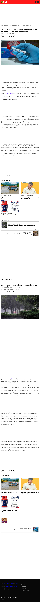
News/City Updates (8, 24)
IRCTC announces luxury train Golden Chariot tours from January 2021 (21, 521)
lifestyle (7, 586)
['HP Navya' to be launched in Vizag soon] (10, 205)
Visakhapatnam (4, 213)
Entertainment (24, 232)
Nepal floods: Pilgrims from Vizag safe (9, 197)
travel (10, 586)
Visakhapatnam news (8, 583)
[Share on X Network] (8, 36)
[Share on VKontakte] (11, 36)
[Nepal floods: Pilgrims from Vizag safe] (10, 188)
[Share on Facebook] (6, 36)
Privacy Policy (9, 597)
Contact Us (3, 597)
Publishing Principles (25, 590)
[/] (36, 2)
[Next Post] (35, 233)
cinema (15, 586)
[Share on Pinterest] (10, 36)
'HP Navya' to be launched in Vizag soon (9, 215)
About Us (23, 584)
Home (2, 24)
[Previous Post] (4, 225)
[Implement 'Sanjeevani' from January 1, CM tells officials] (30, 188)
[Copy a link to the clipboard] (13, 36)
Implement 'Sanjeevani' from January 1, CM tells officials (30, 197)
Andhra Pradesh (9, 93)
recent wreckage (8, 378)
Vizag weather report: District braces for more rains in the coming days (21, 225)
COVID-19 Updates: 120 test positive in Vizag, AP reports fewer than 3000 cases (17, 530)
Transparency (24, 588)
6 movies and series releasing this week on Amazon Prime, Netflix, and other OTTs (17, 234)
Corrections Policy (24, 586)
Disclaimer (15, 597)
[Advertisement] (20, 13)
